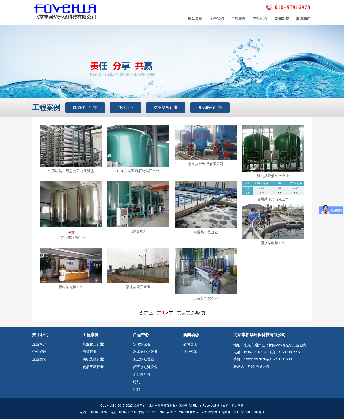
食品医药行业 (210, 107)
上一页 (155, 313)
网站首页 (195, 18)
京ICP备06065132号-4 (248, 412)
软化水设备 (142, 343)
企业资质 (39, 351)
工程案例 (238, 18)
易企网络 (238, 405)
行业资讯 (190, 351)
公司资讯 (190, 343)
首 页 (143, 313)
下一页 (175, 313)
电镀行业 (125, 107)
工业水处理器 (143, 358)
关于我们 (217, 18)
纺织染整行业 (166, 107)
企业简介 (39, 343)
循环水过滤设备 (145, 366)
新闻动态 (282, 18)
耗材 (136, 389)
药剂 (136, 381)
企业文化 (39, 358)
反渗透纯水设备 (145, 351)
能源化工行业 (85, 107)
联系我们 (303, 18)
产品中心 (260, 18)
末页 (186, 313)
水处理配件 (142, 374)
